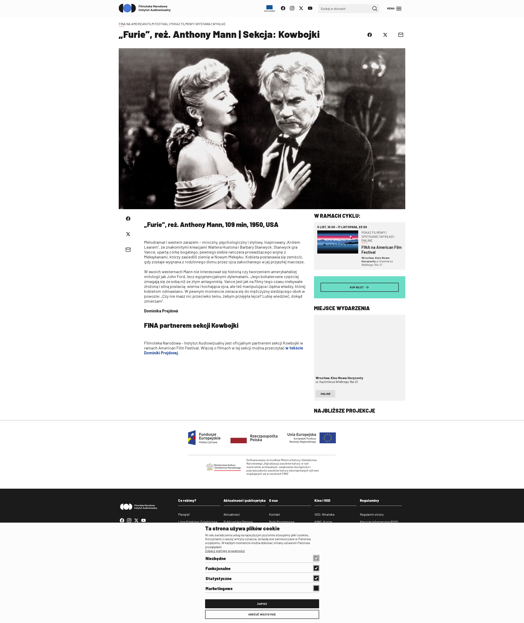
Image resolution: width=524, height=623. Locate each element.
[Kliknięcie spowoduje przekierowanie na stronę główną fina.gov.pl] (145, 8)
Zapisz (262, 603)
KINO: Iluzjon (323, 522)
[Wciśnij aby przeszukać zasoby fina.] (374, 8)
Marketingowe (219, 588)
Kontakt (274, 514)
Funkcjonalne (218, 568)
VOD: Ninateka (324, 514)
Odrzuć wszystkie (262, 614)
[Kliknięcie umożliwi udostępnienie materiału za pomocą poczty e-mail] (400, 34)
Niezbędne (216, 558)
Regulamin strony (372, 514)
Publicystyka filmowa (238, 522)
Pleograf (184, 514)
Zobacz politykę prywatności (225, 551)
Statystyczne (219, 578)
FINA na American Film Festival (143, 24)
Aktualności (232, 514)
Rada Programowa (281, 522)
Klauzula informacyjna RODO (379, 522)
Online (326, 393)
